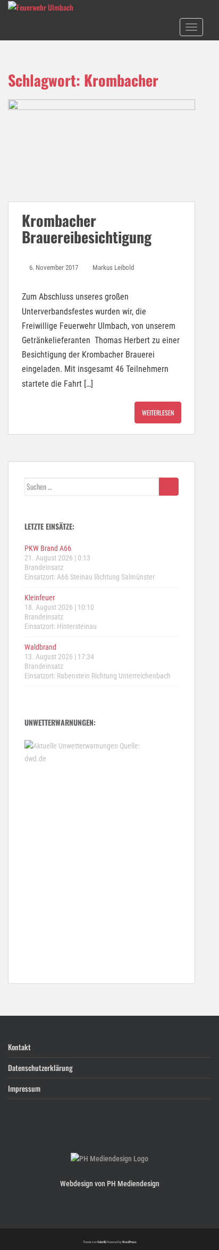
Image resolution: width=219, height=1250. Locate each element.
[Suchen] (169, 487)
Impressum (24, 1088)
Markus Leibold (113, 267)
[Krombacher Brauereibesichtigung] (101, 150)
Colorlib (101, 1242)
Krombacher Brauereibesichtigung (86, 228)
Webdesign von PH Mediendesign (109, 1183)
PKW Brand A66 (47, 548)
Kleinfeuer (39, 597)
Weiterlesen (158, 412)
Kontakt (19, 1046)
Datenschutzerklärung (40, 1067)
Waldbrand (40, 647)
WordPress (129, 1242)
